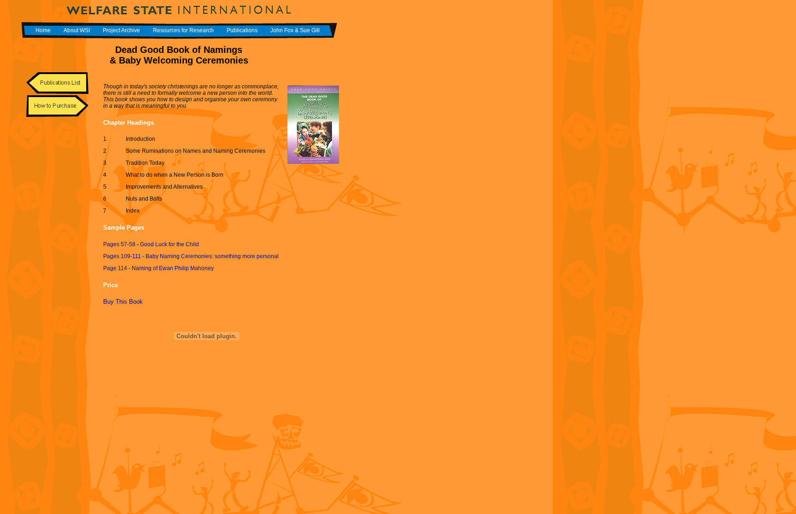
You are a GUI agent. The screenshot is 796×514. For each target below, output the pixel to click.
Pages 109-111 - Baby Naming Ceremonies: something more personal (191, 256)
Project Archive (121, 30)
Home (43, 30)
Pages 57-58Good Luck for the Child (151, 244)
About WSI (77, 30)
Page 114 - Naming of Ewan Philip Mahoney (158, 268)
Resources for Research (183, 30)
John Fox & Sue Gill (295, 30)
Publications (242, 30)
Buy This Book (123, 301)
